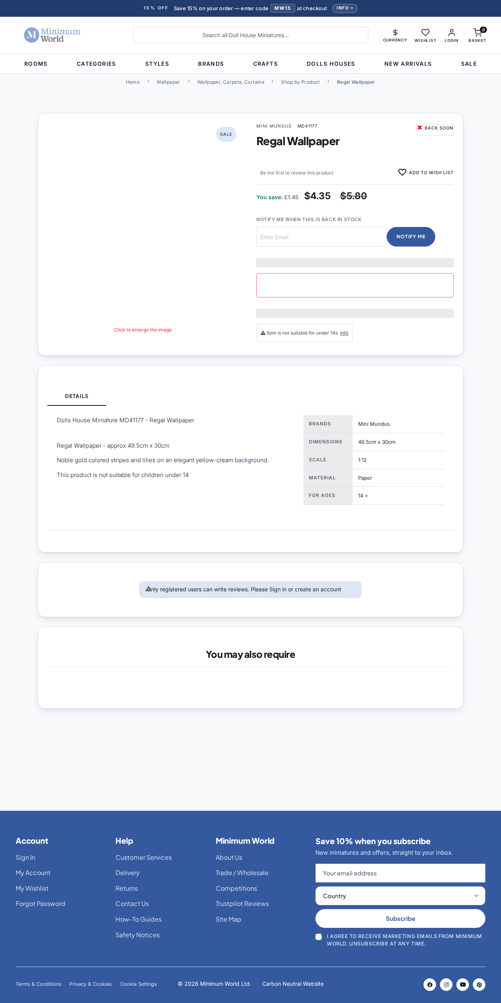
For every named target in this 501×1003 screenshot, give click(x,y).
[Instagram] (446, 984)
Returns (126, 888)
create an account (318, 589)
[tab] (76, 396)
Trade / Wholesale (242, 872)
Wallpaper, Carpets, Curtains (230, 82)
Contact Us (132, 903)
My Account (33, 872)
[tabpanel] (250, 468)
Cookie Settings (138, 984)
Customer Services (143, 857)
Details (76, 396)
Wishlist (425, 40)
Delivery (127, 872)
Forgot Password (40, 903)
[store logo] (65, 35)
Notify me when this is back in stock (309, 219)
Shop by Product (300, 82)
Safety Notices (137, 935)
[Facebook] (430, 984)
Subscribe (400, 918)
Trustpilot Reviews (242, 903)
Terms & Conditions (38, 984)
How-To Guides (138, 919)
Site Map (228, 919)
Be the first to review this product (296, 173)
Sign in (278, 589)
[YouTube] (462, 984)
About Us (229, 857)
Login (452, 40)
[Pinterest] (479, 984)
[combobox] (250, 35)
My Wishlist (32, 888)
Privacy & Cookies (90, 984)
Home (133, 82)
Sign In (25, 857)
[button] (395, 35)
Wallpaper (168, 82)
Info (343, 8)
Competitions (236, 888)
